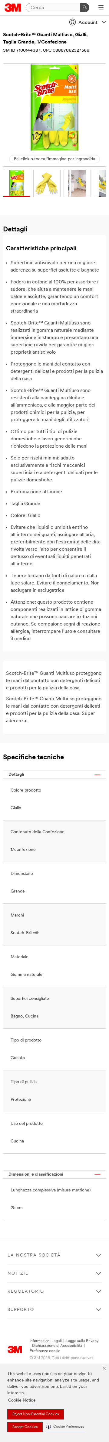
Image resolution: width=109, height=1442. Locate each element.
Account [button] (88, 22)
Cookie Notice (22, 1400)
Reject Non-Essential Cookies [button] (35, 1414)
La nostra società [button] (34, 1255)
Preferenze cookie (45, 1351)
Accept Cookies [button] (25, 1427)
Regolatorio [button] (26, 1291)
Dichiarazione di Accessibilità (57, 1346)
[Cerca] (84, 7)
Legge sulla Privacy (82, 1341)
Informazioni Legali (46, 1341)
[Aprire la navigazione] (101, 7)
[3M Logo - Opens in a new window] (13, 7)
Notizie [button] (18, 1273)
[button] (65, 1427)
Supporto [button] (21, 1310)
